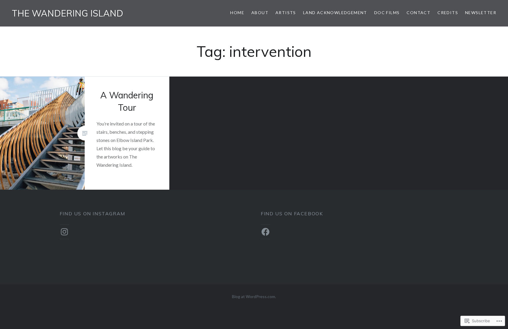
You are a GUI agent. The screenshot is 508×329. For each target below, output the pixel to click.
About (259, 12)
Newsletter (480, 12)
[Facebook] (265, 232)
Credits (447, 12)
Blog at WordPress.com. (254, 296)
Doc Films (387, 12)
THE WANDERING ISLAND (67, 13)
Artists (285, 12)
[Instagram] (64, 232)
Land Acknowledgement (335, 12)
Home (237, 12)
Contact (418, 12)
